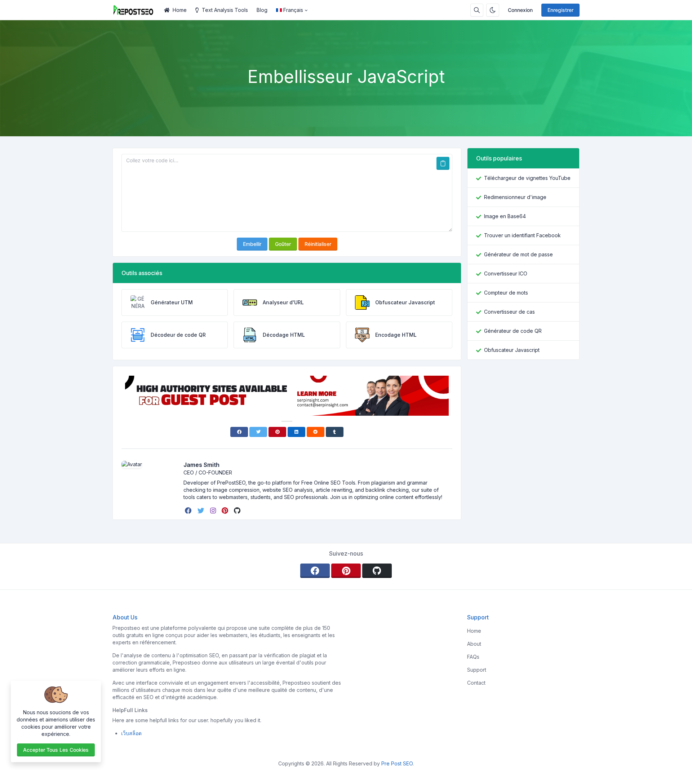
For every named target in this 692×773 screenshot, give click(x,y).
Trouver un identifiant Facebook (522, 235)
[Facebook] (239, 432)
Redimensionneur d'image (515, 197)
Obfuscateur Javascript (512, 350)
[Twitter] (258, 432)
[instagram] (214, 510)
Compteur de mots (506, 293)
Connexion (520, 10)
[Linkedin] (296, 432)
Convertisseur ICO (505, 273)
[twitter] (201, 510)
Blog (262, 10)
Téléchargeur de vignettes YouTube (527, 178)
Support (476, 670)
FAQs (473, 657)
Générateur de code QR (513, 331)
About (474, 644)
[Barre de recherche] (476, 10)
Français (293, 10)
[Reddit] (315, 432)
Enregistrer (560, 10)
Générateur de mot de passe (518, 254)
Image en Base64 (505, 216)
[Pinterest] (277, 432)
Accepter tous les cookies (56, 750)
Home (180, 10)
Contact (476, 683)
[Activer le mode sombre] (492, 10)
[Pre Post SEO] (136, 10)
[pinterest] (225, 510)
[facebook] (189, 510)
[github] (237, 510)
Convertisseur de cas (509, 312)
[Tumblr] (334, 432)
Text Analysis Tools (225, 10)
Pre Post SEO (397, 763)
